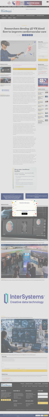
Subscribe (24, 213)
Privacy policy (25, 211)
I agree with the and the (25, 211)
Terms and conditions (27, 210)
